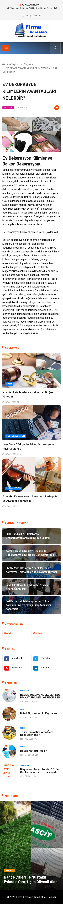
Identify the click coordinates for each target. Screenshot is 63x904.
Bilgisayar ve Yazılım (15, 436)
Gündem (37, 633)
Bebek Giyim (25, 691)
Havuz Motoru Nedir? (33, 750)
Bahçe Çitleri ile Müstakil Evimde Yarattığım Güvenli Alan (31, 879)
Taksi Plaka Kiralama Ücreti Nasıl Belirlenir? (37, 733)
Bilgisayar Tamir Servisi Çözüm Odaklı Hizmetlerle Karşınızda (39, 770)
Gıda (22, 709)
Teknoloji (24, 765)
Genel (7, 633)
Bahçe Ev (10, 871)
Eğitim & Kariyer (13, 488)
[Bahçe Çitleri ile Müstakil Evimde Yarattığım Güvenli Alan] (31, 845)
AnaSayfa (12, 64)
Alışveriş (28, 64)
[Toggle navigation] (6, 48)
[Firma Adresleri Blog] (31, 29)
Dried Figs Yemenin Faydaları (38, 713)
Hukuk (9, 384)
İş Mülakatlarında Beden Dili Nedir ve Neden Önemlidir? (31, 8)
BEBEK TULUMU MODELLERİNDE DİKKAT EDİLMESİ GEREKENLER (40, 696)
